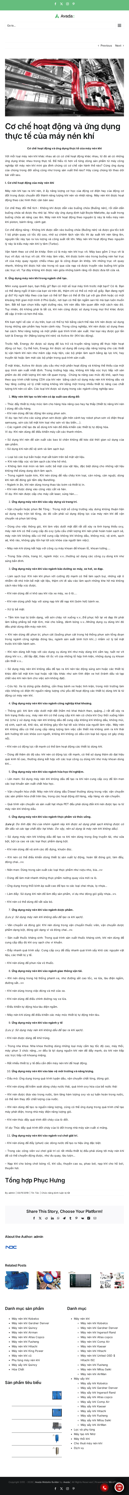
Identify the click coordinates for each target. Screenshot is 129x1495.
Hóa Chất (18, 1369)
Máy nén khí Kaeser (93, 1346)
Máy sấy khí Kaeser (93, 1406)
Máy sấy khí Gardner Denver (99, 1388)
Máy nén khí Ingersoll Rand (98, 1332)
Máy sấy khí (82, 1378)
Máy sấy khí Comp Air (95, 1401)
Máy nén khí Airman (24, 1332)
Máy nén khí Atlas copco (97, 1337)
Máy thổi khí (82, 1438)
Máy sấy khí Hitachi (93, 1411)
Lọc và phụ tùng (84, 1429)
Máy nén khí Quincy (24, 1328)
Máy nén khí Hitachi (24, 1346)
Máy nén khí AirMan (93, 1374)
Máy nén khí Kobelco (25, 1318)
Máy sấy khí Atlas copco (97, 1397)
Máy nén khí (82, 1318)
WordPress (114, 1482)
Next (118, 45)
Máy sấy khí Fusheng (94, 1415)
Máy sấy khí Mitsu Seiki (96, 1420)
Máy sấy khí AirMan (93, 1424)
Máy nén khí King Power (27, 1351)
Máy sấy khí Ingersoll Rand (98, 1392)
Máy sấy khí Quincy (24, 1364)
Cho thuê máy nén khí (88, 1443)
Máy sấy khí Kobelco (94, 1383)
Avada (66, 1482)
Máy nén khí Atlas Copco (28, 1337)
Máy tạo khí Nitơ (84, 1434)
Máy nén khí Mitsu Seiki (96, 1369)
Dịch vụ (79, 1448)
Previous (106, 45)
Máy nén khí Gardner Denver (30, 1323)
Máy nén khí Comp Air (95, 1341)
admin (12, 1192)
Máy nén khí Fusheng (25, 1341)
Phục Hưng (49, 1180)
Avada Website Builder (47, 1482)
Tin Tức (35, 1192)
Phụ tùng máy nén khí (26, 1360)
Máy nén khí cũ (21, 1355)
